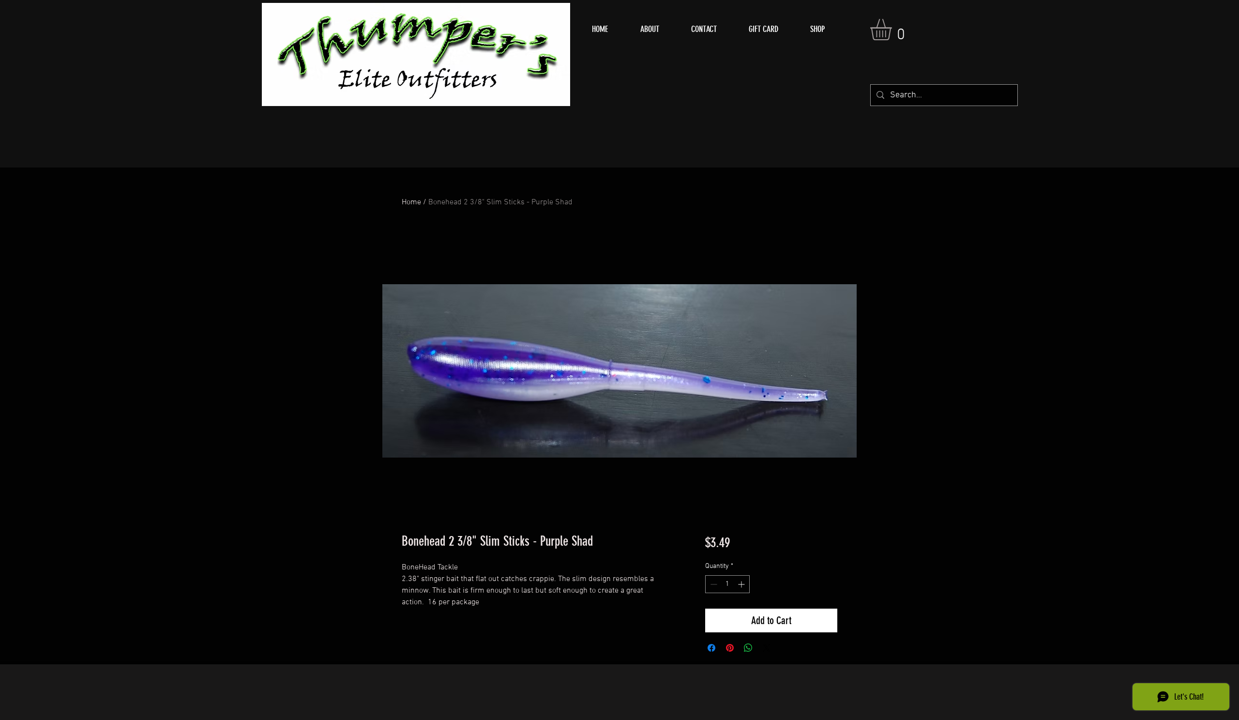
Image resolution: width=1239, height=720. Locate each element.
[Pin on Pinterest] (730, 648)
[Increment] (742, 584)
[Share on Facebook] (711, 648)
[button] (893, 29)
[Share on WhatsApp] (748, 648)
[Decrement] (713, 584)
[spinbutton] (727, 584)
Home (411, 202)
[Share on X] (766, 648)
